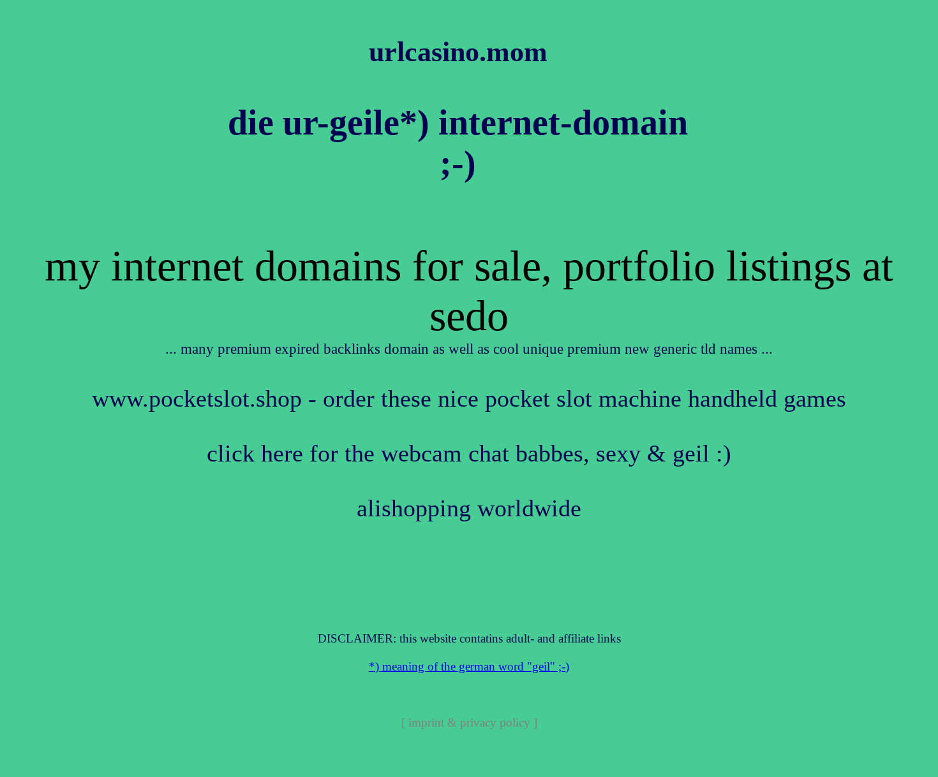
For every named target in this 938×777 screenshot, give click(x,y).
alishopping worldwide (469, 508)
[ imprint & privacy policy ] (469, 722)
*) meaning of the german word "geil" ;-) (469, 666)
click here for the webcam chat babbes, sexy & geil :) (469, 453)
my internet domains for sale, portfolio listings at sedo (469, 291)
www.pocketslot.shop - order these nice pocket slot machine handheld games (469, 399)
